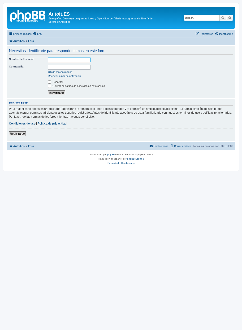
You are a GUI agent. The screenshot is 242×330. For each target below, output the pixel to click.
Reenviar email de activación (64, 76)
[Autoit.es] (28, 15)
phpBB (111, 154)
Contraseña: (16, 66)
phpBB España (135, 158)
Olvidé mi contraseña (60, 72)
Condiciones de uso (22, 123)
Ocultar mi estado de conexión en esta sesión (78, 86)
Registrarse (17, 133)
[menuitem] (37, 34)
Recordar (57, 81)
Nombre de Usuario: (21, 59)
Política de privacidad (52, 123)
